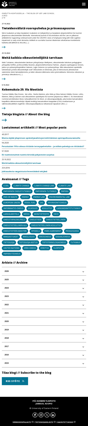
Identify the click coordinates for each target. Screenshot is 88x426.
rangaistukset (10, 236)
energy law (39, 197)
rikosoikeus (45, 236)
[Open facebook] (35, 415)
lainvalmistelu (11, 214)
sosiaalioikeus (63, 236)
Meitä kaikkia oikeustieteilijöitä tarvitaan (21, 163)
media (26, 214)
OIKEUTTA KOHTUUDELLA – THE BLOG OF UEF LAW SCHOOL (28, 13)
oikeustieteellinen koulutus (46, 225)
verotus (44, 248)
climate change (21, 185)
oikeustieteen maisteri (15, 231)
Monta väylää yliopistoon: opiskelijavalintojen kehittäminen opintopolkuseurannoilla (41, 138)
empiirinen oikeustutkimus (17, 191)
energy (25, 197)
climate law (65, 185)
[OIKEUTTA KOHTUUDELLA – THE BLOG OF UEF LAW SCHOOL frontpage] (9, 4)
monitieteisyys (41, 214)
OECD (56, 214)
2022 (5, 15)
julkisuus (32, 208)
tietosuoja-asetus (28, 242)
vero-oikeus (30, 248)
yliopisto (58, 248)
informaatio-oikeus (13, 208)
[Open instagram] (41, 415)
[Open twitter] (47, 415)
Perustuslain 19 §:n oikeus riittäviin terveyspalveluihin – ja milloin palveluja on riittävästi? (43, 146)
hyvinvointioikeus (57, 202)
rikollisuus (29, 236)
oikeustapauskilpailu (14, 219)
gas (41, 202)
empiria (64, 191)
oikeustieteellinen (55, 219)
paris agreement (52, 231)
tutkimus (75, 242)
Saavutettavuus (65, 422)
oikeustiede (35, 219)
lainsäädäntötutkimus (69, 208)
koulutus (47, 208)
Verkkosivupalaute (22, 422)
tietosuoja (8, 242)
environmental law (59, 197)
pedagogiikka (72, 231)
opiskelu (35, 231)
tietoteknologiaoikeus (54, 242)
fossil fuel (30, 202)
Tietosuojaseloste (44, 422)
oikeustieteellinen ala (15, 225)
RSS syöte (13, 381)
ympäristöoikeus (11, 253)
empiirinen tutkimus (46, 191)
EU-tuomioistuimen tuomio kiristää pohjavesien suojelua (28, 154)
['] (4, 121)
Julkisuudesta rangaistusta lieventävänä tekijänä (24, 171)
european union (11, 202)
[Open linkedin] (52, 415)
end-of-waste (10, 197)
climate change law (44, 185)
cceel (6, 185)
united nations (11, 248)
